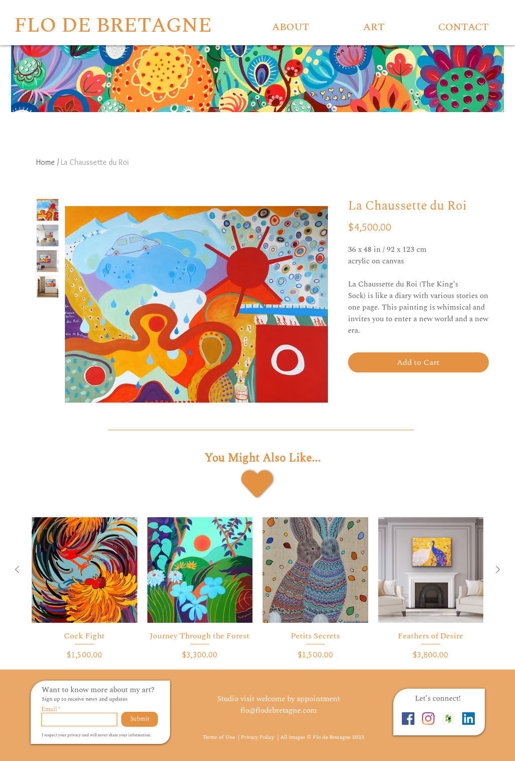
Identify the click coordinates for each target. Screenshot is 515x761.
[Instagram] (428, 718)
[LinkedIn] (468, 718)
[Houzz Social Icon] (448, 718)
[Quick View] (84, 570)
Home (45, 162)
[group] (257, 589)
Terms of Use (219, 737)
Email (49, 710)
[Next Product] (498, 569)
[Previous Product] (17, 569)
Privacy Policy (258, 737)
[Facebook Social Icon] (408, 718)
